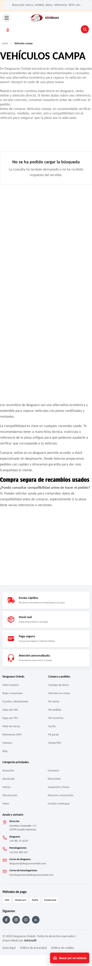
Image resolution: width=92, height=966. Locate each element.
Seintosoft (30, 940)
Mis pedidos (54, 709)
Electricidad (54, 778)
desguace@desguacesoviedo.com (27, 863)
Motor (5, 803)
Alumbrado (8, 778)
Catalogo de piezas (58, 684)
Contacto (7, 742)
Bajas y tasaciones (12, 693)
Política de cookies (62, 948)
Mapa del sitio (10, 709)
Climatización (9, 795)
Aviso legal (9, 948)
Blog (4, 751)
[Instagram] (16, 920)
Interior (6, 787)
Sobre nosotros (10, 684)
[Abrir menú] (6, 18)
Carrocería (53, 770)
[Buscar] (85, 29)
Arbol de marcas (11, 726)
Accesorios (8, 770)
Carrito (52, 726)
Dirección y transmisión (60, 795)
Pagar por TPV (10, 718)
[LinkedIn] (36, 920)
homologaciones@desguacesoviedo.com (31, 874)
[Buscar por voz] (8, 30)
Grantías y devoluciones (15, 701)
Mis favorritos (55, 718)
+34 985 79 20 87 (18, 840)
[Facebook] (6, 920)
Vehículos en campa (59, 693)
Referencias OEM (11, 734)
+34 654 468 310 (18, 852)
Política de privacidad (33, 948)
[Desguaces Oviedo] (45, 18)
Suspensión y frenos (58, 787)
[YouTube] (26, 920)
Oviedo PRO (54, 742)
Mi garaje (53, 734)
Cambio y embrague (59, 803)
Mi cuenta (53, 701)
